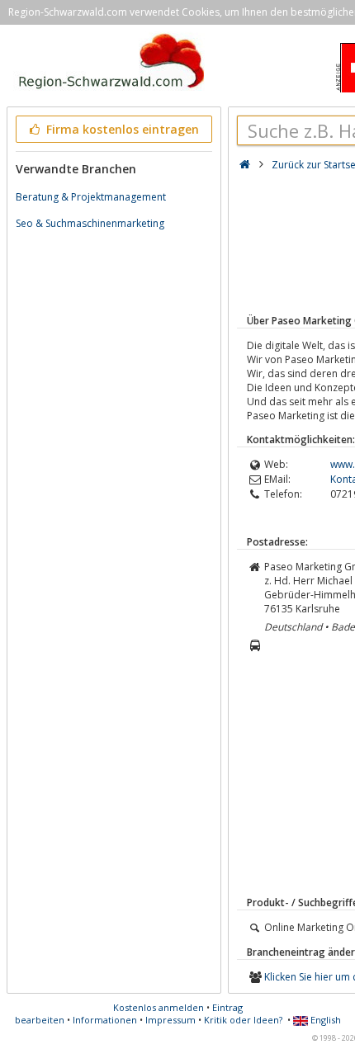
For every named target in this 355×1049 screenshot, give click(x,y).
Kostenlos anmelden (158, 1007)
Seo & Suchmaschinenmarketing (90, 223)
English (324, 1020)
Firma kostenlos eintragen (121, 129)
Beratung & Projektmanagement (91, 197)
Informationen (105, 1020)
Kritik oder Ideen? (243, 1020)
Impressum (170, 1020)
